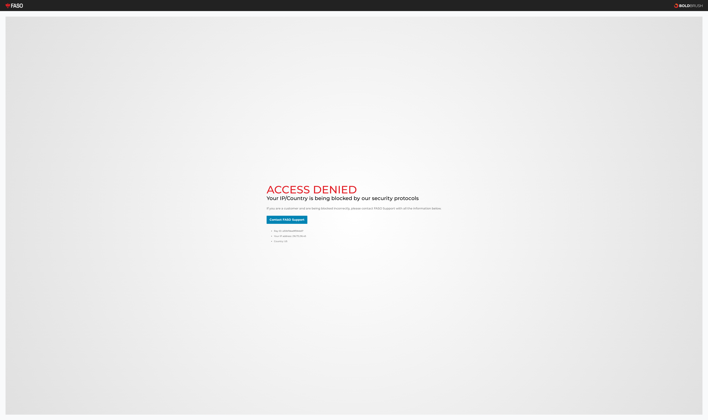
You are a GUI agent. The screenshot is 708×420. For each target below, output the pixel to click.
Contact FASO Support (287, 219)
